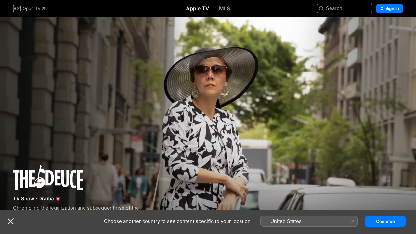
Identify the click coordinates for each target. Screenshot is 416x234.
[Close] (11, 221)
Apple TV (197, 8)
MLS (224, 8)
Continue (385, 221)
